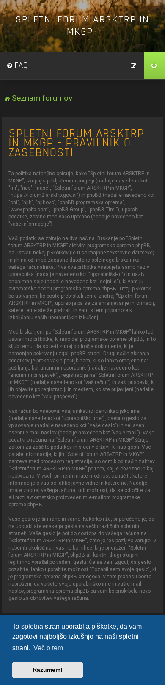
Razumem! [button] (48, 669)
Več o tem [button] (48, 648)
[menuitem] (17, 65)
